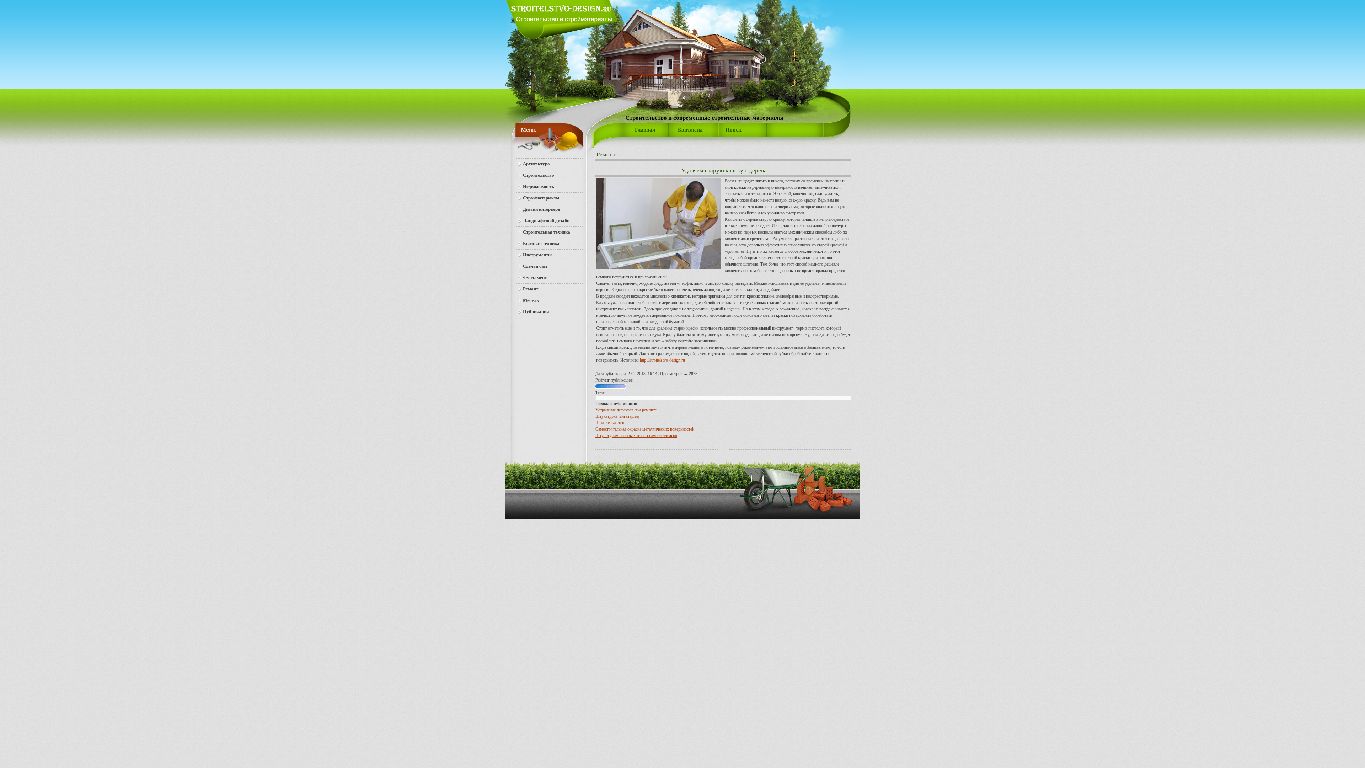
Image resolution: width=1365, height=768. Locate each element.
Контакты (690, 130)
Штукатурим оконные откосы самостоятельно (636, 435)
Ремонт (605, 154)
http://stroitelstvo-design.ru (662, 360)
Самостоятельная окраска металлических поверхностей (644, 429)
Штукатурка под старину (617, 416)
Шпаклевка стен (609, 422)
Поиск (734, 130)
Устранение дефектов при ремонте (626, 409)
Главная (645, 130)
